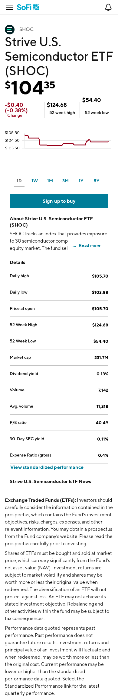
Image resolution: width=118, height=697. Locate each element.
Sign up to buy (59, 201)
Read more (89, 245)
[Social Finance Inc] (28, 7)
